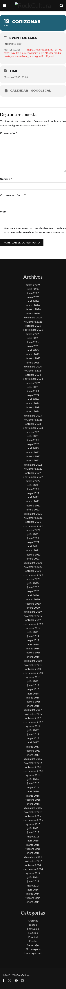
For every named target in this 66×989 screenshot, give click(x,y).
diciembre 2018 (33, 660)
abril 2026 (33, 301)
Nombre (6, 179)
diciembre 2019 (33, 611)
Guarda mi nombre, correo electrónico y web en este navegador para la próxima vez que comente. (35, 229)
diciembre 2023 (33, 415)
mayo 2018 (33, 689)
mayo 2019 (33, 640)
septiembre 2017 (33, 721)
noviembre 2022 (33, 468)
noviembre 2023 (33, 419)
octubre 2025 (33, 325)
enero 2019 (33, 656)
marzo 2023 (33, 452)
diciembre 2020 (33, 562)
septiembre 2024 (33, 378)
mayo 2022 (33, 493)
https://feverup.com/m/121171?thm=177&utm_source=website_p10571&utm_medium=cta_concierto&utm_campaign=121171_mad (33, 53)
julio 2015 (32, 828)
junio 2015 (33, 832)
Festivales (33, 928)
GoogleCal (41, 90)
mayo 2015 (33, 836)
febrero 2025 (33, 358)
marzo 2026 (33, 305)
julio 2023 (32, 436)
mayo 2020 (33, 591)
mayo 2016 (33, 787)
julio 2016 (32, 779)
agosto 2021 (33, 529)
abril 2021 (33, 546)
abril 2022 (33, 497)
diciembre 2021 (33, 513)
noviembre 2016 (33, 762)
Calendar (19, 90)
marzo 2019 (33, 648)
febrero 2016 (33, 799)
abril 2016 (33, 791)
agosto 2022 (33, 480)
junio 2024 (33, 390)
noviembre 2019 (33, 615)
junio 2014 (33, 881)
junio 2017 (33, 734)
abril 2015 (33, 840)
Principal (33, 936)
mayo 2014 (33, 885)
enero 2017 (33, 754)
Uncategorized (33, 953)
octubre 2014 (33, 865)
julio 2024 (32, 386)
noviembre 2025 (33, 321)
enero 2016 (33, 803)
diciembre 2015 (33, 807)
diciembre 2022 (33, 464)
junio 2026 (33, 293)
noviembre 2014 (33, 860)
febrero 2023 (33, 456)
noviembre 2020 (33, 566)
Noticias (33, 932)
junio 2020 (33, 587)
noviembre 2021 (33, 517)
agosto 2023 (33, 431)
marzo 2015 (33, 844)
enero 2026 (33, 313)
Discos (33, 924)
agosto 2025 (33, 333)
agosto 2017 (33, 726)
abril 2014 (33, 889)
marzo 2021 (33, 550)
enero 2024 (33, 411)
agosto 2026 (33, 284)
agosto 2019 (33, 628)
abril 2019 (33, 644)
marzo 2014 (33, 893)
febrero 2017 (33, 750)
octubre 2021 (33, 521)
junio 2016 (33, 783)
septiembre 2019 (33, 624)
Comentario (8, 133)
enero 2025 (33, 362)
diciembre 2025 (33, 317)
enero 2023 (33, 460)
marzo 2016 (33, 795)
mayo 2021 (33, 542)
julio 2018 (32, 681)
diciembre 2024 (33, 366)
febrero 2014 (33, 897)
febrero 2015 (33, 848)
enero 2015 (33, 852)
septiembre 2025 (33, 329)
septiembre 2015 (33, 820)
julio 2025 (32, 337)
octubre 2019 (33, 619)
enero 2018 (33, 705)
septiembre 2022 (33, 476)
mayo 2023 (33, 444)
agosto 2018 (33, 677)
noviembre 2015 (33, 811)
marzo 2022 (33, 501)
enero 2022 (33, 509)
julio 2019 (32, 632)
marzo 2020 (33, 599)
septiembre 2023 (33, 427)
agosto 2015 (33, 824)
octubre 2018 (33, 668)
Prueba (33, 940)
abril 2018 (33, 693)
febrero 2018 (33, 701)
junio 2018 (33, 685)
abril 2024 (33, 399)
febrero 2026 (33, 309)
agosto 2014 (33, 873)
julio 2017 (32, 730)
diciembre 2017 (33, 709)
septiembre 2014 (33, 869)
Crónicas (33, 920)
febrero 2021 (33, 554)
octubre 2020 (33, 570)
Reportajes (33, 945)
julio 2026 (32, 288)
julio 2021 (32, 534)
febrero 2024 (33, 407)
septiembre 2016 (33, 771)
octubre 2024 (33, 374)
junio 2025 (33, 342)
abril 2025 (33, 350)
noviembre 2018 (33, 664)
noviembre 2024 (33, 370)
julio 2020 (32, 583)
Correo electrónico (13, 195)
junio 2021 (33, 538)
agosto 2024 (33, 382)
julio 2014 (32, 877)
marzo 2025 (33, 354)
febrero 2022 (33, 505)
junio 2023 (33, 440)
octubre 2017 (33, 717)
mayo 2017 (33, 738)
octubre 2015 (33, 816)
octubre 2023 (33, 423)
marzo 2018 (33, 697)
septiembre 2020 (33, 574)
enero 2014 (33, 901)
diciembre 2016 (33, 758)
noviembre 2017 (33, 713)
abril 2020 (33, 595)
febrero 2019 (33, 652)
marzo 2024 (33, 403)
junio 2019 (33, 636)
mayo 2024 (33, 395)
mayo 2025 (33, 346)
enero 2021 (33, 558)
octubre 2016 (33, 767)
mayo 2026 (33, 297)
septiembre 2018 (33, 672)
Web (3, 211)
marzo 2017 (33, 746)
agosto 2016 (33, 775)
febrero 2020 (33, 603)
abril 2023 (33, 448)
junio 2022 (33, 489)
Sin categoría (33, 949)
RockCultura (23, 975)
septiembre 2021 (33, 525)
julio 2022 (32, 485)
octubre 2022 (33, 472)
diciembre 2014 (33, 856)
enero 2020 (33, 607)
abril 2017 (33, 742)
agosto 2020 (33, 578)
